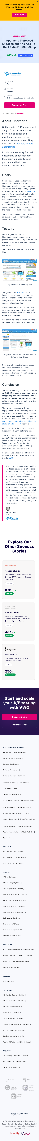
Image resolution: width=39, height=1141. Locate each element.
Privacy (6, 1126)
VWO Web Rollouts (18, 863)
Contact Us (6, 1067)
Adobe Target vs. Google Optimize (14, 900)
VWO (11, 458)
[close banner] (37, 1)
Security (11, 1124)
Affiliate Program (20, 1061)
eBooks (5, 955)
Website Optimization (25, 826)
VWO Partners (7, 1061)
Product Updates (14, 949)
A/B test (20, 292)
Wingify (19, 1121)
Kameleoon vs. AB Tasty (11, 924)
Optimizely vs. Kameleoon (11, 918)
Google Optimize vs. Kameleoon (13, 912)
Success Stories (28, 949)
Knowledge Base (8, 981)
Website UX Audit (9, 1042)
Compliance (19, 1124)
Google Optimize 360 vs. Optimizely (15, 894)
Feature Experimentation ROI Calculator (16, 1024)
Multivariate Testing (27, 800)
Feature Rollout (24, 783)
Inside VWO (7, 961)
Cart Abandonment (19, 752)
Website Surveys (8, 838)
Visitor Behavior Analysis (11, 819)
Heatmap (31, 191)
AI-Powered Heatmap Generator (14, 1030)
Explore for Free (19, 105)
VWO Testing (7, 851)
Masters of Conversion (21, 961)
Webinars (13, 955)
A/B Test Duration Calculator (12, 1007)
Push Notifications (9, 807)
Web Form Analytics (28, 819)
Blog (4, 949)
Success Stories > (9, 113)
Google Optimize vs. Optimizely (13, 889)
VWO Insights (18, 851)
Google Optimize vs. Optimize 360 (14, 906)
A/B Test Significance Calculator (13, 995)
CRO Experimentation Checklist (13, 1036)
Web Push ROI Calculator (11, 1012)
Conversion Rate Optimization (13, 758)
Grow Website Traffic (10, 789)
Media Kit (25, 1055)
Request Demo (19, 717)
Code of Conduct (31, 1124)
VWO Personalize (20, 857)
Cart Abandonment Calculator (13, 1018)
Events (21, 955)
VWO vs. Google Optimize (11, 883)
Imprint (20, 1126)
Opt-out (27, 1126)
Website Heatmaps (9, 826)
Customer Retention (9, 783)
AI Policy (13, 1126)
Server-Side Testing (24, 807)
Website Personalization (11, 832)
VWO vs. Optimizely (9, 877)
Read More (19, 15)
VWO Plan (6, 863)
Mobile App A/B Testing (11, 800)
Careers (17, 1055)
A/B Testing (7, 752)
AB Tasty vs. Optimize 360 (11, 936)
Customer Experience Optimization (14, 776)
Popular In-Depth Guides (11, 968)
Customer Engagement (10, 770)
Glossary (29, 955)
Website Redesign (27, 832)
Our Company (7, 1055)
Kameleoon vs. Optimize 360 (12, 930)
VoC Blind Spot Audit (24, 1042)
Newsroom (16, 1067)
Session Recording (9, 813)
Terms (4, 1124)
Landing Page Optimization (12, 794)
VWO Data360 (7, 857)
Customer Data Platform (11, 764)
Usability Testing (23, 813)
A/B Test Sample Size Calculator (13, 1001)
